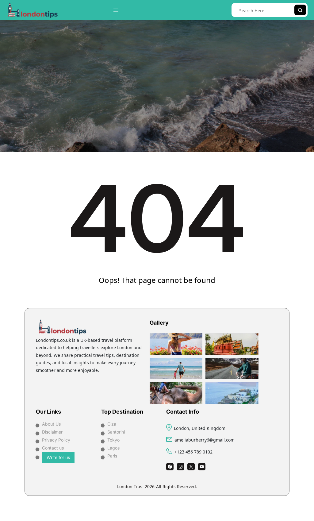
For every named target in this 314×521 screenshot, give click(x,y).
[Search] (300, 10)
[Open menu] (115, 10)
